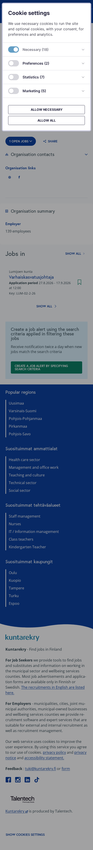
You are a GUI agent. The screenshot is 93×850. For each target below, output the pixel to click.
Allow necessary (47, 109)
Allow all (46, 120)
